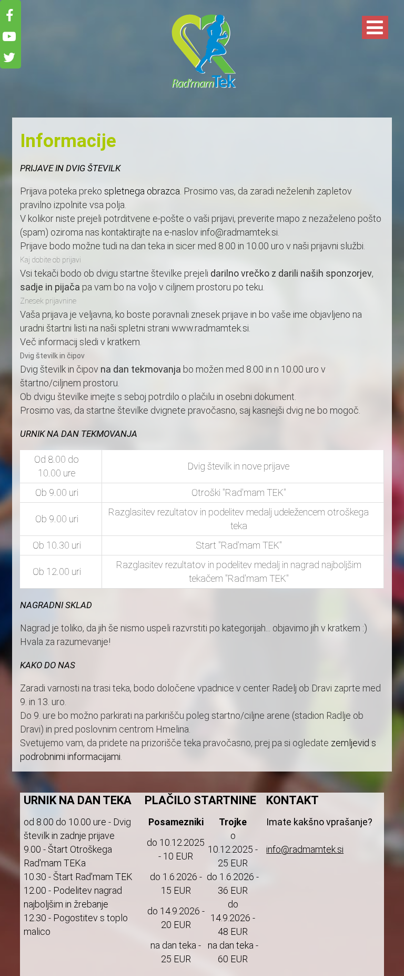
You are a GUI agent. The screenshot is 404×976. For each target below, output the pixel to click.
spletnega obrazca (142, 191)
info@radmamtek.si (305, 849)
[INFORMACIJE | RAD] (201, 88)
